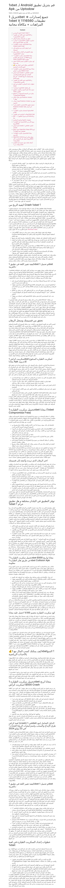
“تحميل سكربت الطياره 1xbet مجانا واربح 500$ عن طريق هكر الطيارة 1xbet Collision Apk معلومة (22, 57)
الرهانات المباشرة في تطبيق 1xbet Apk (24, 114)
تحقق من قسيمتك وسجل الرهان (21, 38)
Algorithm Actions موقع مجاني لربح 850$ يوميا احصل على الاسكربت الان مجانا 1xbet (23, 139)
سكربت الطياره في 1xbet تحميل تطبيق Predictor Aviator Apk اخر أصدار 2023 (23, 106)
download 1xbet (32, 229)
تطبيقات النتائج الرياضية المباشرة (22, 120)
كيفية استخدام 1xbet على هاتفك (21, 88)
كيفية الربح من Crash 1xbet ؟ (21, 33)
